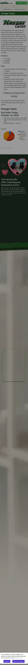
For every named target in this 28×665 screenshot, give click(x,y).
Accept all (6, 661)
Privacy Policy (18, 658)
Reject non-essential (18, 661)
